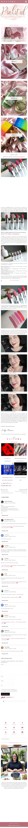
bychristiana (9, 519)
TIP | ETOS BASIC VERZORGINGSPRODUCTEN (7, 491)
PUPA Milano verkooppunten (12, 234)
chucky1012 (8, 501)
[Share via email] (4, 483)
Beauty (3, 485)
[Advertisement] (14, 191)
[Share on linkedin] (11, 483)
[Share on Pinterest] (7, 483)
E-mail (2, 680)
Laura (7, 545)
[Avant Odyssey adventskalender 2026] (20, 468)
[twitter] (4, 1)
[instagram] (6, 1)
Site (1, 685)
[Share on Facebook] (5, 483)
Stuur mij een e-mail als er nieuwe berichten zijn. (9, 691)
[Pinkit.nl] (14, 11)
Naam (2, 676)
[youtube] (12, 1)
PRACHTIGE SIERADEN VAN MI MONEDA (21, 491)
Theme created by (14, 825)
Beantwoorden (5, 515)
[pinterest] (10, 1)
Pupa (7, 485)
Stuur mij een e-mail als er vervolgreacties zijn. (9, 689)
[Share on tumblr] (8, 483)
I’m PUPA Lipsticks (23, 276)
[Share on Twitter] (6, 483)
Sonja (6, 615)
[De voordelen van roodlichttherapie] (7, 449)
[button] (26, 1)
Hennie (7, 630)
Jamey (7, 558)
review (9, 485)
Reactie (2, 664)
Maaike (7, 647)
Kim (6, 574)
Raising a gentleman (15, 597)
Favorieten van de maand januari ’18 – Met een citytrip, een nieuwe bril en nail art (14, 582)
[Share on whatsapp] (9, 483)
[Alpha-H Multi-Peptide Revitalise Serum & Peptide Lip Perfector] (20, 449)
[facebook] (8, 1)
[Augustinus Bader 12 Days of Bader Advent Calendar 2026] (7, 468)
